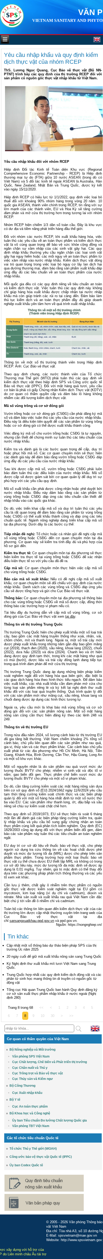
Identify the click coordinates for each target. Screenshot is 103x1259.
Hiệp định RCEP (16, 197)
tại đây (70, 616)
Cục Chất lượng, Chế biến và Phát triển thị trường (49, 1062)
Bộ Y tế (15, 1099)
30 (52, 1016)
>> (71, 1016)
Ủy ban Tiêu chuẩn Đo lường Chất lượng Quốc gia (49, 1120)
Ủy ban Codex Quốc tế (26, 1165)
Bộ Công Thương (22, 1086)
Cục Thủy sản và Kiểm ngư (32, 1079)
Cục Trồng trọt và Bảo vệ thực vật (37, 1073)
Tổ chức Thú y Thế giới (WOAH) (33, 1148)
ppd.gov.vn (68, 921)
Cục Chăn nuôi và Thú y (30, 1068)
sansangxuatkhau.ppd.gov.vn (32, 921)
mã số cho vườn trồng (43, 433)
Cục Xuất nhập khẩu (27, 1093)
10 (42, 1016)
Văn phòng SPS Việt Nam (31, 1056)
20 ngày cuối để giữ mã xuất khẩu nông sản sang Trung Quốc (54, 956)
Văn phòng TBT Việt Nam (30, 1126)
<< (41, 1008)
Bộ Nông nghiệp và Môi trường (32, 1049)
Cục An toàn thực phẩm (30, 1106)
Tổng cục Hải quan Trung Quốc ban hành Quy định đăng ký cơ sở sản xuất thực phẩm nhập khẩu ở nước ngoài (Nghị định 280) (52, 994)
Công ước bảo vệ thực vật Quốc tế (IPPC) (41, 1157)
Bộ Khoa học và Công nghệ (30, 1113)
